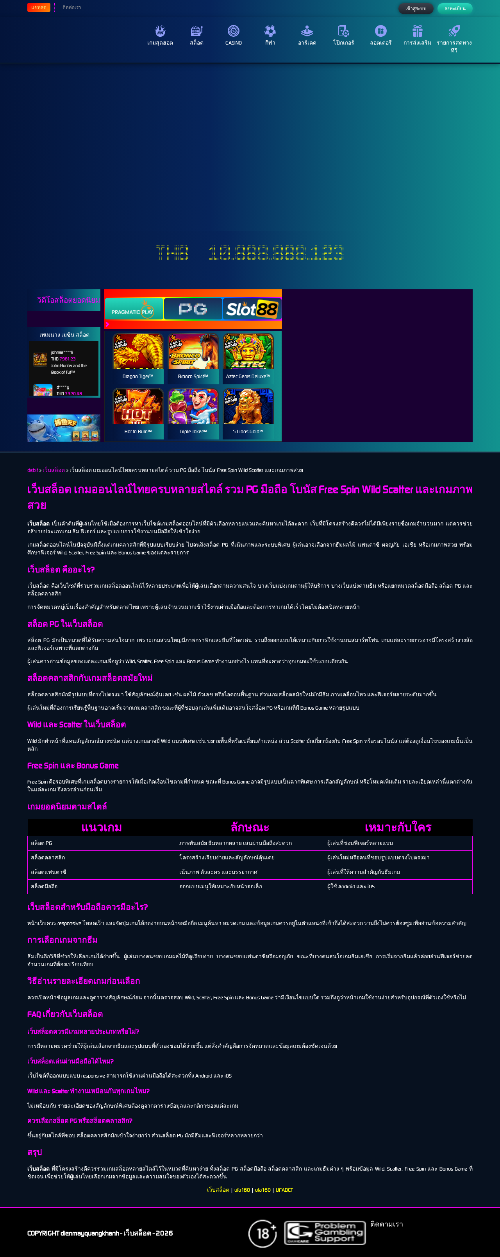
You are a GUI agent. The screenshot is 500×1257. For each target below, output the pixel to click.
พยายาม (138, 342)
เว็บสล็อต (218, 1190)
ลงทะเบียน (455, 8)
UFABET (284, 1190)
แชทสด (38, 7)
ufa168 (242, 1190)
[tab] (134, 308)
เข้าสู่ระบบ (416, 8)
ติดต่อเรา (71, 7)
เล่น (138, 359)
